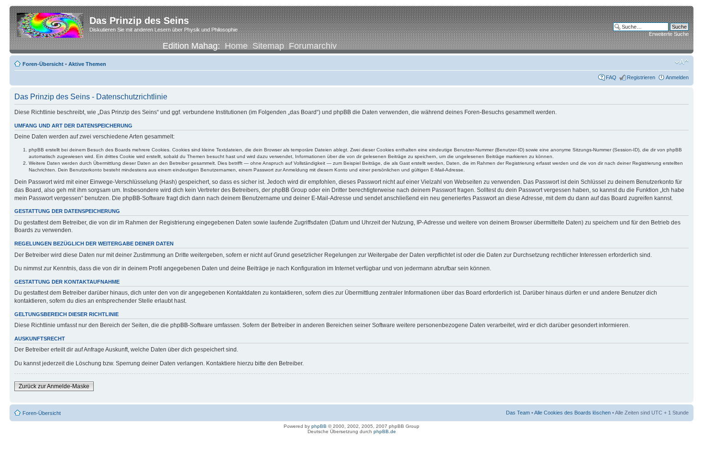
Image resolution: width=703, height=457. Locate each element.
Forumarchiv (313, 46)
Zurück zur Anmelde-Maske (54, 386)
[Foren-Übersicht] (50, 23)
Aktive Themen (87, 64)
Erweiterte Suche (669, 34)
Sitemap (268, 46)
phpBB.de (384, 431)
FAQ (611, 77)
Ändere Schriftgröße (682, 62)
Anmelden (677, 77)
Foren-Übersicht (43, 64)
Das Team (518, 412)
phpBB (319, 426)
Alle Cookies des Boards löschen (572, 412)
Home (236, 46)
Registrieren (641, 77)
